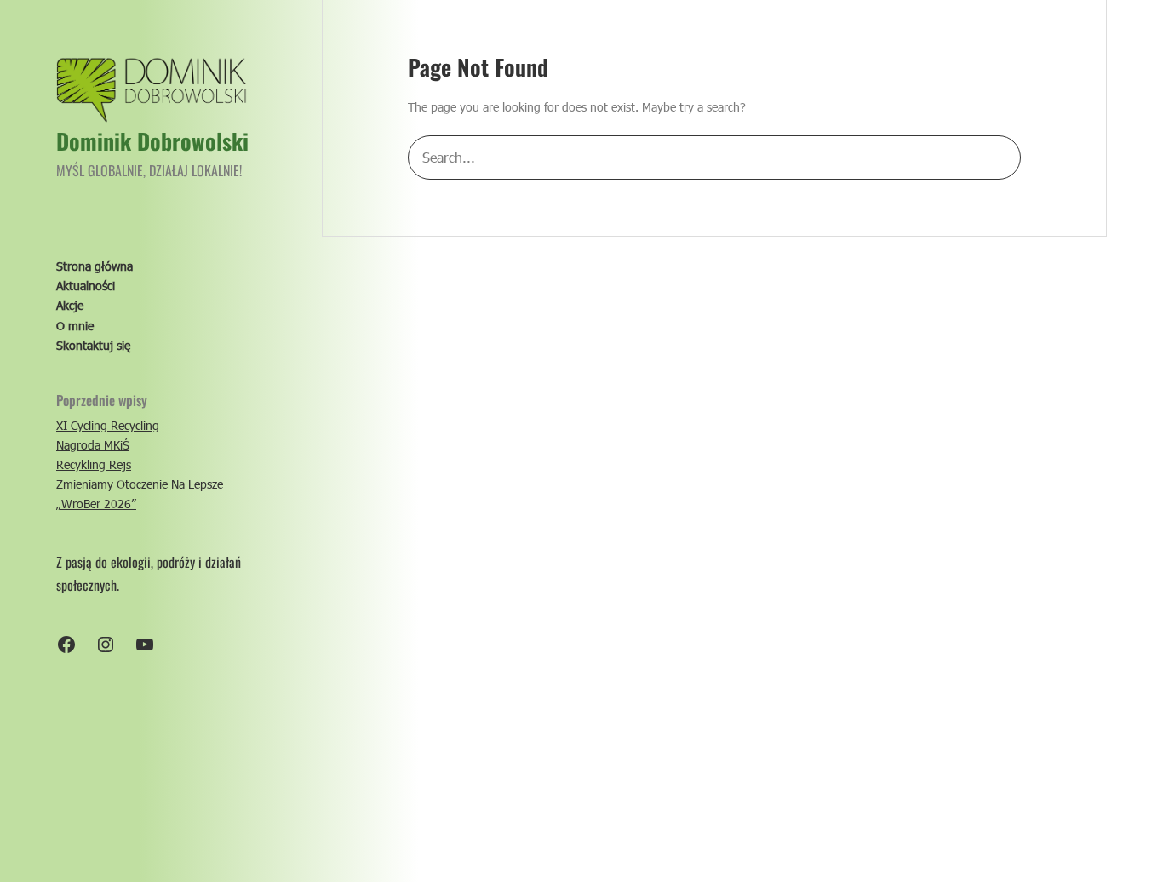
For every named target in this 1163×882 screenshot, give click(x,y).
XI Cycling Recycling (107, 425)
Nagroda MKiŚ (92, 445)
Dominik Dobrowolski (152, 141)
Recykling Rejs (93, 465)
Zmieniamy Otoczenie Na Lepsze (139, 485)
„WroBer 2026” (96, 504)
